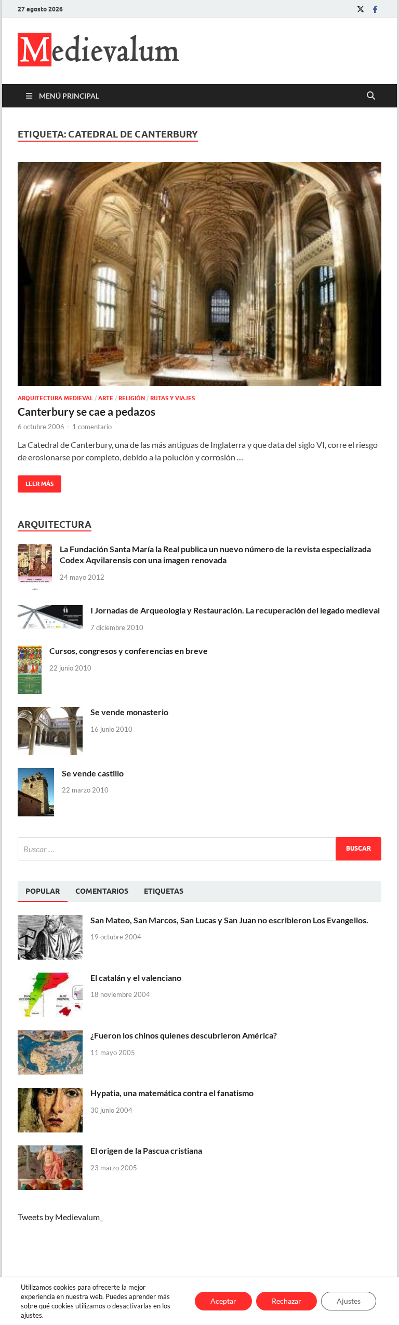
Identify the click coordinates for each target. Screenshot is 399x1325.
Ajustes (349, 1300)
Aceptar (223, 1300)
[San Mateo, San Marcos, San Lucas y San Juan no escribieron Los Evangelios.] (50, 921)
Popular (42, 891)
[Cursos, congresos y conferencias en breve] (30, 652)
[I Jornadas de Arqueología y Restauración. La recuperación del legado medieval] (50, 611)
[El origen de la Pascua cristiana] (50, 1151)
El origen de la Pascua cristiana (146, 1150)
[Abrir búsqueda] (371, 96)
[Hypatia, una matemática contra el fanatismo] (50, 1094)
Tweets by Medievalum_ (60, 1217)
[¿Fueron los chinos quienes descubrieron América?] (50, 1036)
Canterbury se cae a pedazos (86, 411)
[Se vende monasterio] (50, 713)
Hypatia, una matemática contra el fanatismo (172, 1093)
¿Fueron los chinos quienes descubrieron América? (183, 1035)
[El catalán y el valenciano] (50, 978)
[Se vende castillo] (36, 774)
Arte (105, 398)
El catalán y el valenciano (135, 977)
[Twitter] (360, 9)
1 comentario (92, 426)
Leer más (36, 481)
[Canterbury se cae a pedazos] (199, 274)
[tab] (43, 891)
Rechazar (286, 1300)
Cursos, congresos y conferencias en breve (128, 650)
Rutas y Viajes (172, 398)
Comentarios (101, 891)
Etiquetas (163, 891)
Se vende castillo (93, 773)
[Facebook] (375, 9)
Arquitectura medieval (55, 398)
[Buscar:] (199, 848)
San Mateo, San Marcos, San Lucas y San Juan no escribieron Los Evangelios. (229, 920)
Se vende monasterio (129, 712)
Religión (131, 398)
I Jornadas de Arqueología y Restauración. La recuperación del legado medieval (235, 610)
